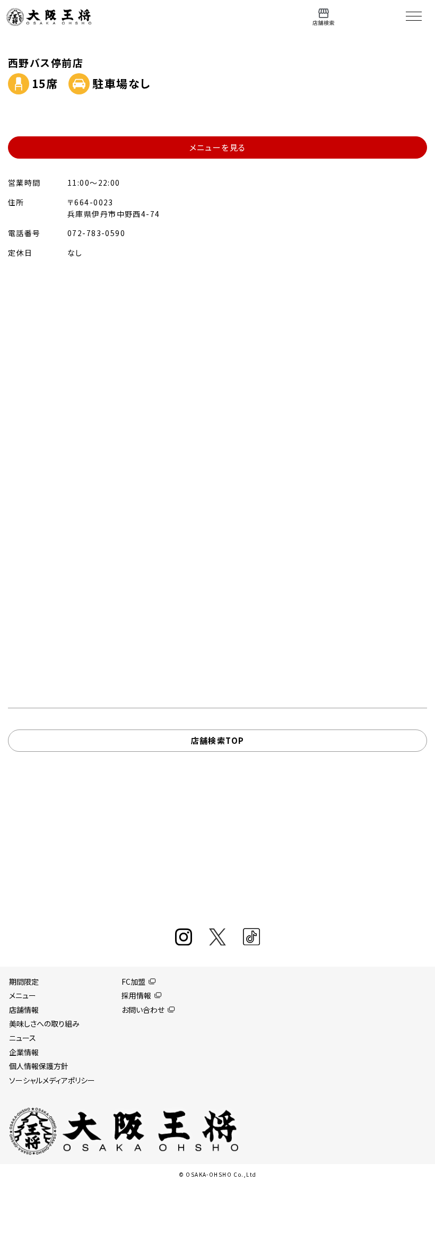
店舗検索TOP (218, 740)
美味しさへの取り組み (44, 1023)
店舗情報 (24, 1009)
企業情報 (24, 1052)
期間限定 (24, 981)
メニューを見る (217, 147)
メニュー (22, 995)
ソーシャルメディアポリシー (52, 1080)
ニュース (22, 1037)
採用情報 (136, 995)
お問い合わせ (142, 1009)
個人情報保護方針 (38, 1066)
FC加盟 (133, 981)
